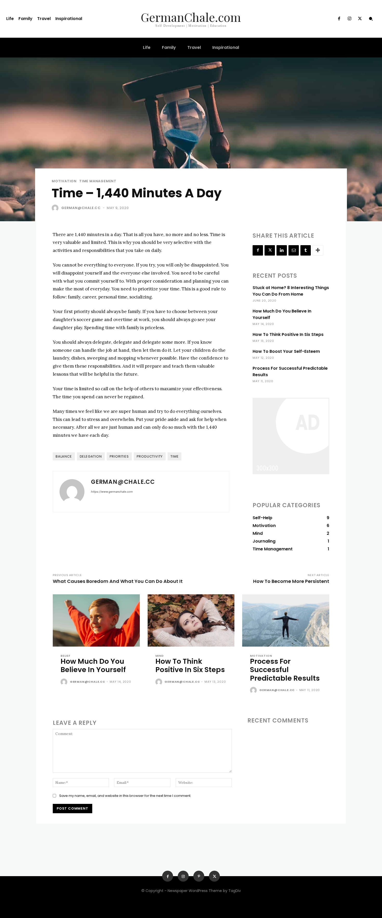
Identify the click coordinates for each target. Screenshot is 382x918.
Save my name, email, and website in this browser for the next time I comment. (125, 795)
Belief (65, 655)
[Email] (293, 250)
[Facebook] (339, 19)
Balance (64, 456)
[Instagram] (349, 19)
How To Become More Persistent (291, 581)
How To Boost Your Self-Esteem (286, 351)
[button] (371, 19)
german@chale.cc (81, 207)
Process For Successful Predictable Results (285, 669)
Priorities (119, 456)
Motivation (64, 181)
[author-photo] (65, 682)
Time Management (97, 181)
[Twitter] (360, 19)
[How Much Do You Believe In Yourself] (96, 620)
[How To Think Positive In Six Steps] (191, 620)
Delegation (91, 456)
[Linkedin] (281, 250)
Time (174, 456)
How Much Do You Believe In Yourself (93, 665)
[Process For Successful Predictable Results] (285, 620)
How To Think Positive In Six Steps (288, 334)
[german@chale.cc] (56, 208)
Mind (159, 655)
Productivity (150, 456)
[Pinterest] (198, 876)
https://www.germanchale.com (112, 491)
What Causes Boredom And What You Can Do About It (118, 581)
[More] (317, 250)
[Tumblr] (305, 250)
